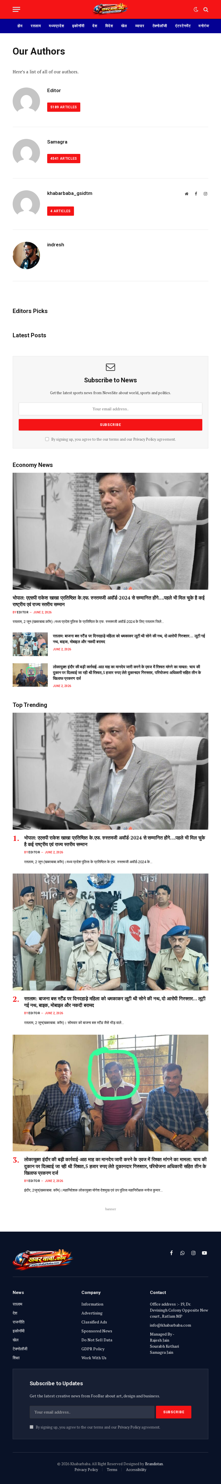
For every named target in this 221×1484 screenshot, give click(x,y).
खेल (124, 26)
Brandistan (154, 1463)
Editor (54, 90)
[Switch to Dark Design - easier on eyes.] (196, 9)
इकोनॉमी (78, 26)
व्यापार (139, 26)
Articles (63, 107)
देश (94, 26)
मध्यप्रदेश (56, 26)
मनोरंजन (205, 26)
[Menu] (16, 9)
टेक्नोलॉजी (160, 26)
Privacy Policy (144, 439)
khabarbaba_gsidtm (69, 193)
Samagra (57, 142)
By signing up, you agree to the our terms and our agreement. (113, 439)
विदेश (109, 26)
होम (20, 26)
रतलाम (36, 26)
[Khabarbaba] (110, 9)
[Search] (205, 9)
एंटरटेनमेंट (182, 26)
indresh (55, 244)
